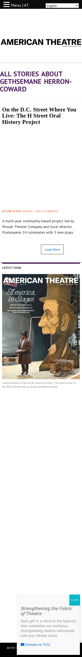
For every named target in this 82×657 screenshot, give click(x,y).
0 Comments (50, 211)
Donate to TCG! (37, 644)
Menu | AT (20, 5)
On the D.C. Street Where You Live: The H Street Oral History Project (39, 115)
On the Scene (11, 211)
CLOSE (74, 599)
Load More (52, 249)
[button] (7, 4)
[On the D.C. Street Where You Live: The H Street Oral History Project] (41, 166)
